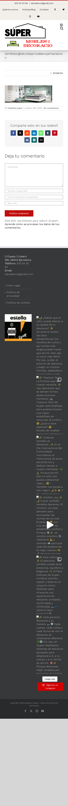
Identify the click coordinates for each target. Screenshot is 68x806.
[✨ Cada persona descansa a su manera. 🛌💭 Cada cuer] (49, 644)
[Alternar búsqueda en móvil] (61, 28)
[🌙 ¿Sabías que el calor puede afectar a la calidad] (49, 345)
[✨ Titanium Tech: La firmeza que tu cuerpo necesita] (49, 405)
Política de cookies (18, 302)
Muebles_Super (15, 108)
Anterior (58, 73)
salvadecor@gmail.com (42, 3)
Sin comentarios (51, 108)
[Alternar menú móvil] (61, 25)
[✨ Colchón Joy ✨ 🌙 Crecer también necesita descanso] (49, 525)
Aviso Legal (13, 285)
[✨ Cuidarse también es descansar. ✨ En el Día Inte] (49, 465)
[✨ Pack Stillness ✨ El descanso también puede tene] (49, 585)
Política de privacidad (13, 294)
